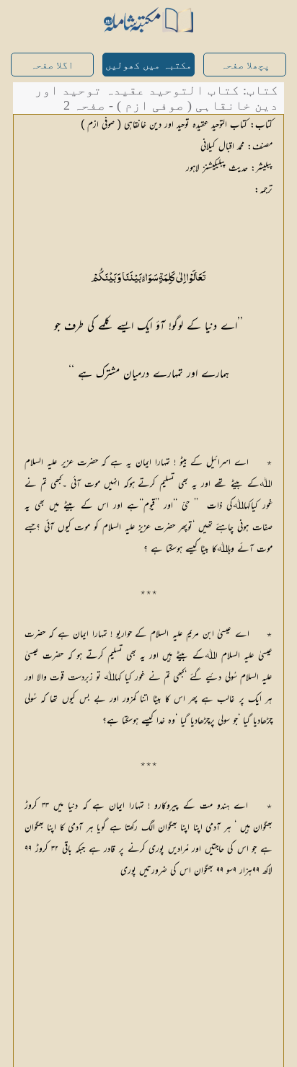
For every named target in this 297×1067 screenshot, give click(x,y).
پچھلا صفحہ (245, 65)
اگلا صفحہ (52, 65)
